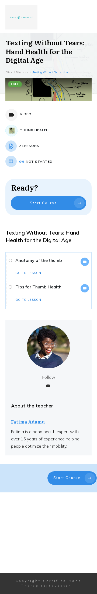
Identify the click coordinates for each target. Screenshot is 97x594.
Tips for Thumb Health (38, 286)
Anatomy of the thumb (38, 260)
